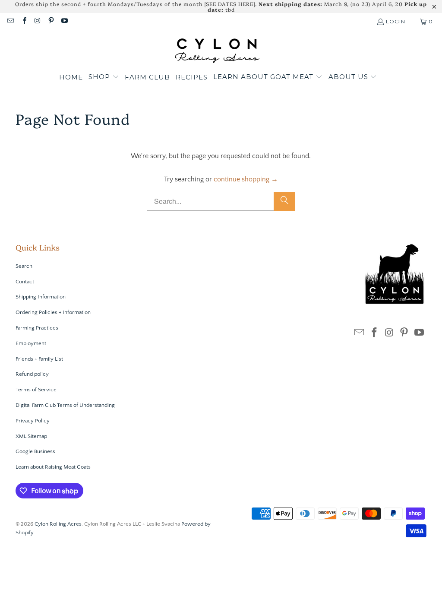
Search (24, 266)
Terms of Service (36, 390)
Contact (25, 282)
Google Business (35, 451)
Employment (31, 343)
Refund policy (32, 374)
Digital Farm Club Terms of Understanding (65, 405)
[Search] (284, 201)
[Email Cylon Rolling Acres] (10, 21)
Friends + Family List (39, 359)
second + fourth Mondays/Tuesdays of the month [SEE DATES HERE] (158, 3)
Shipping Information (41, 297)
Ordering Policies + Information (53, 312)
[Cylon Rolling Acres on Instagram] (37, 21)
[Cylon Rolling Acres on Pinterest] (50, 21)
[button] (103, 77)
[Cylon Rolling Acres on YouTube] (64, 21)
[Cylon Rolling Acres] (217, 50)
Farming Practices (37, 328)
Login (395, 21)
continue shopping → (246, 179)
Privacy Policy (33, 421)
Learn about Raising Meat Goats (53, 467)
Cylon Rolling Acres (58, 524)
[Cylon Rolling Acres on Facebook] (23, 21)
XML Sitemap (31, 436)
